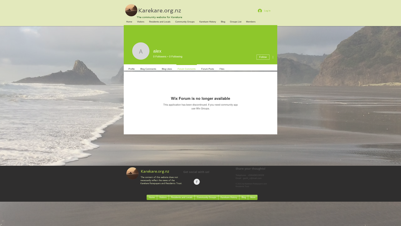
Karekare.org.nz (159, 10)
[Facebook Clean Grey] (197, 182)
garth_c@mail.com (252, 178)
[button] (160, 22)
